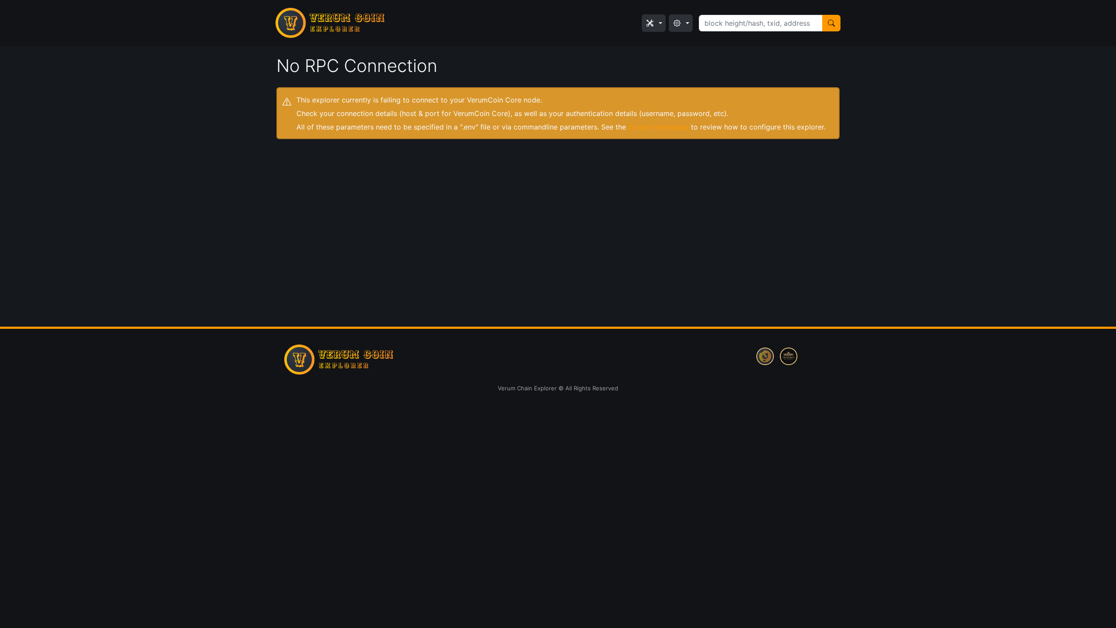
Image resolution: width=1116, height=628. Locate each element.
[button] (654, 23)
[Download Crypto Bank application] (788, 355)
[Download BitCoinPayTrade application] (765, 355)
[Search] (831, 23)
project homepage (658, 127)
